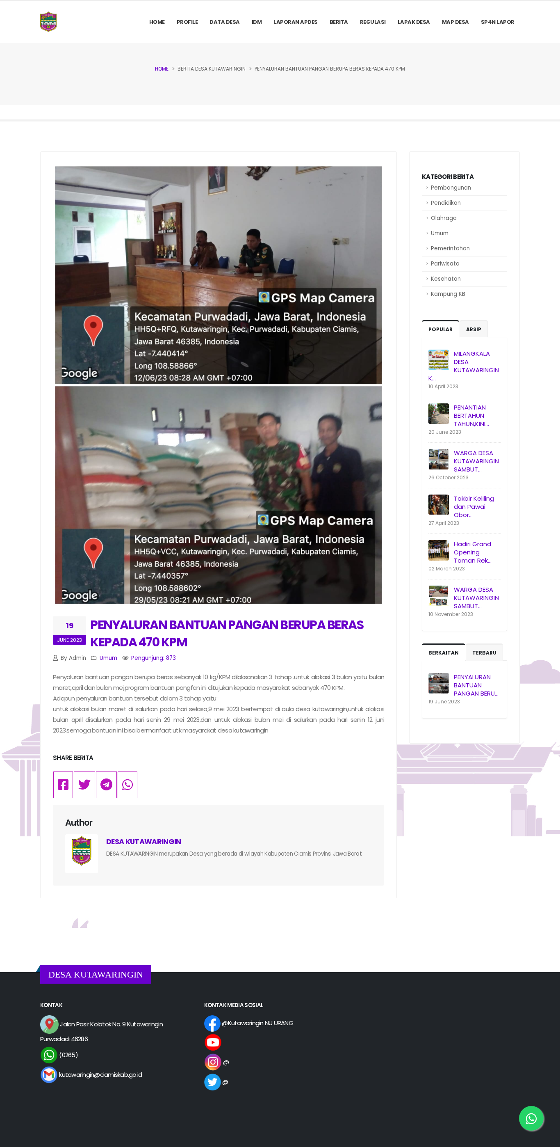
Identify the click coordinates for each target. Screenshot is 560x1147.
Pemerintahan (450, 248)
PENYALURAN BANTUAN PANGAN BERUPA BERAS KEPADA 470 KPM (226, 633)
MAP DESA (455, 22)
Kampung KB (448, 294)
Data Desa (224, 22)
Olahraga (444, 218)
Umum (439, 233)
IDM (257, 22)
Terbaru (484, 652)
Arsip (473, 329)
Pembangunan (451, 188)
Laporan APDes (295, 22)
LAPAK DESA (414, 22)
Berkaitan (443, 652)
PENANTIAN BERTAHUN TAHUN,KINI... (471, 415)
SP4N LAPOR (497, 22)
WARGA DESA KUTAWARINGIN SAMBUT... (476, 461)
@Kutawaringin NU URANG (257, 1023)
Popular (440, 329)
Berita (339, 22)
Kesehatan (446, 279)
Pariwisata (445, 264)
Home (157, 22)
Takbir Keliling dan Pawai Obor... (474, 506)
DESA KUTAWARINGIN (143, 841)
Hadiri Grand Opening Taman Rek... (473, 552)
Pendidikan (446, 203)
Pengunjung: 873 (153, 658)
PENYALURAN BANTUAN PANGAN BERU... (476, 685)
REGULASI (373, 22)
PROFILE (187, 22)
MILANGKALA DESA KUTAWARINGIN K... (463, 365)
